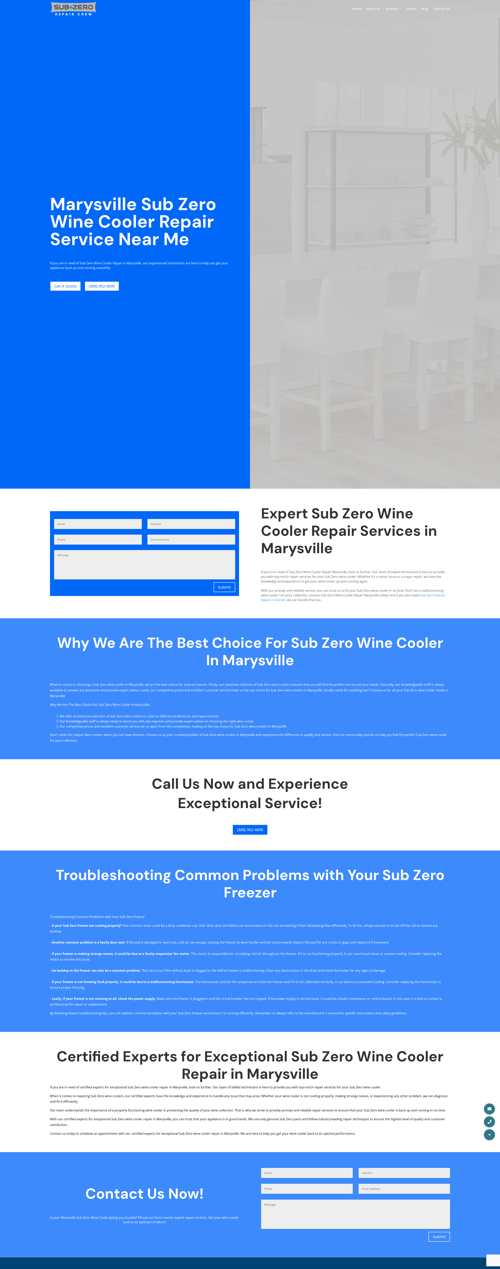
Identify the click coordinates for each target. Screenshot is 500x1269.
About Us (373, 9)
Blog (425, 9)
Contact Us (441, 9)
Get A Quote (65, 286)
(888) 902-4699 (102, 286)
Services (391, 9)
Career (412, 9)
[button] (489, 1134)
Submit (224, 587)
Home (357, 9)
